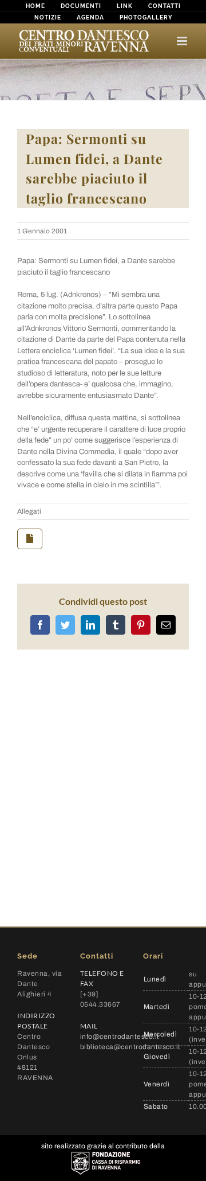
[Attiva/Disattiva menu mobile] (183, 41)
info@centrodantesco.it (120, 1037)
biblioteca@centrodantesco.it (130, 1047)
